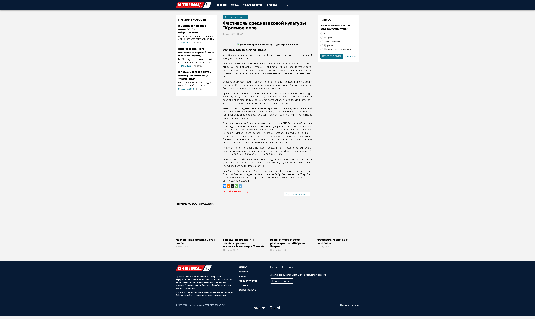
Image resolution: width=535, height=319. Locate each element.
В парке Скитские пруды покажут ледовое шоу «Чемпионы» (194, 75)
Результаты (350, 56)
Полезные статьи (247, 290)
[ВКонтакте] (224, 186)
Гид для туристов (252, 5)
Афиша (235, 5)
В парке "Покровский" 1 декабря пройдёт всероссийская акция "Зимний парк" (243, 244)
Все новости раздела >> (297, 194)
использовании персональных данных (208, 295)
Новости (222, 5)
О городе (272, 5)
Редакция (274, 267)
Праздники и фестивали (235, 17)
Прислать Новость (282, 281)
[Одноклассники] (228, 186)
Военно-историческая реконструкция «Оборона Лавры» (287, 243)
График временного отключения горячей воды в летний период (196, 52)
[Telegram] (240, 186)
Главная (243, 267)
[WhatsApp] (236, 186)
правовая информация (222, 292)
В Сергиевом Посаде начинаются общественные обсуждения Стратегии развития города (194, 32)
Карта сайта (287, 267)
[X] (232, 186)
